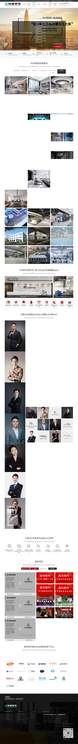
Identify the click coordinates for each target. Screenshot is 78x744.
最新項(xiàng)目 (25, 568)
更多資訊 (52, 568)
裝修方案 (19, 715)
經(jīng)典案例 (28, 4)
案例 (18, 717)
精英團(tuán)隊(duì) (33, 4)
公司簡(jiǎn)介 (7, 714)
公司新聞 (34, 568)
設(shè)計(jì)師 (20, 719)
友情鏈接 (7, 696)
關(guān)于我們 (55, 4)
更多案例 (61, 70)
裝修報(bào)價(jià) (21, 714)
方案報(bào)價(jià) (50, 4)
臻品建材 (32, 717)
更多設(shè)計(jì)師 (67, 436)
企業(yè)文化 (7, 715)
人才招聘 (6, 717)
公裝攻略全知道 (29, 640)
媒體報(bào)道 (43, 568)
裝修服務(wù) (20, 711)
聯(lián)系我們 (7, 719)
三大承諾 (39, 4)
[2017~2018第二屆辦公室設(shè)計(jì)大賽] (45, 600)
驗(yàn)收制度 (33, 714)
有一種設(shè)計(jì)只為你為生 (26, 594)
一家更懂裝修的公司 (28, 617)
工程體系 (44, 4)
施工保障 (33, 711)
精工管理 (32, 715)
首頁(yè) (24, 4)
